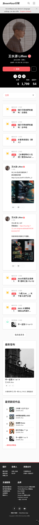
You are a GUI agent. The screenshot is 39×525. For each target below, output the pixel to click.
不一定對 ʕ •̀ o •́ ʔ (25, 324)
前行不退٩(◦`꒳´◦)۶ (22, 430)
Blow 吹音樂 (21, 491)
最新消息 (5, 473)
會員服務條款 (6, 491)
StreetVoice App (23, 513)
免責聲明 (5, 493)
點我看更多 (19, 335)
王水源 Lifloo (17, 167)
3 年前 (13, 169)
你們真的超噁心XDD (23, 416)
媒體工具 (5, 475)
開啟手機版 (14, 513)
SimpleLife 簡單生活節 (24, 495)
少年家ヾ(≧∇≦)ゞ (22, 408)
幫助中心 (5, 495)
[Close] (36, 9)
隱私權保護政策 (7, 487)
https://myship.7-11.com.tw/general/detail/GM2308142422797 (22, 228)
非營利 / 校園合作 (28, 473)
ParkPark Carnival (23, 497)
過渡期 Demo (20, 423)
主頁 (7, 95)
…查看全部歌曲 (10, 445)
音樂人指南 (15, 471)
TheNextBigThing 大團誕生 (25, 489)
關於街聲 (5, 471)
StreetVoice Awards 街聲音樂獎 (26, 487)
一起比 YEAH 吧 (22, 499)
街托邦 (13, 473)
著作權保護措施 (7, 489)
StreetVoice (11, 3)
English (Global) (25, 11)
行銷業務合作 (27, 471)
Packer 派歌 (21, 493)
